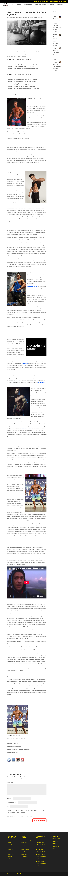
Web (8, 806)
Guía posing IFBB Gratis (52, 1)
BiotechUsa (25, 363)
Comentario (10, 782)
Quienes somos (11, 840)
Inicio (13, 4)
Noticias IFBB (50, 4)
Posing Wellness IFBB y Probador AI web (41, 857)
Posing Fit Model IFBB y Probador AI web (41, 864)
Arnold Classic (41, 382)
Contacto (36, 1)
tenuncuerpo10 (11, 17)
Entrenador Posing (26, 840)
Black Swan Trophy (40, 4)
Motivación (33, 17)
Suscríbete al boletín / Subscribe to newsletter (21, 816)
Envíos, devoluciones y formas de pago (11, 845)
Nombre (9, 798)
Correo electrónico (12, 802)
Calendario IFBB (28, 4)
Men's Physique (28, 17)
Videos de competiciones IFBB (25, 845)
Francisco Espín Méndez (26, 428)
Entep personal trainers (32, 286)
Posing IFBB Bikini (56, 838)
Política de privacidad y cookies (10, 857)
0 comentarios (40, 17)
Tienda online (59, 4)
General (22, 17)
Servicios (18, 4)
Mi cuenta (42, 1)
